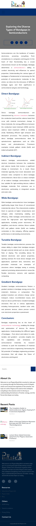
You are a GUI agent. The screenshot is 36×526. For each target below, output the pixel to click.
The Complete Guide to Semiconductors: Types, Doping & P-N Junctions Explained (22, 410)
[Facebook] (23, 12)
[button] (3, 12)
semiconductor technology (10, 325)
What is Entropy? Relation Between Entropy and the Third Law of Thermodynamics (22, 423)
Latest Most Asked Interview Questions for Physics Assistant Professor (21, 436)
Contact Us (6, 517)
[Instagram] (18, 12)
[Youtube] (28, 12)
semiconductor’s (19, 67)
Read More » (12, 413)
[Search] (33, 369)
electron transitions (21, 115)
